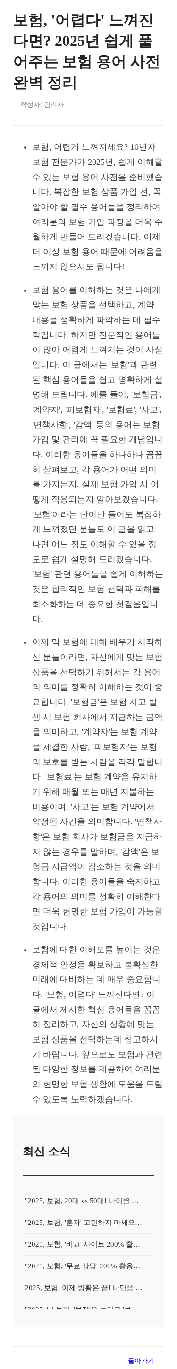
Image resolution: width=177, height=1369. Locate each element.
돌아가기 (141, 1360)
